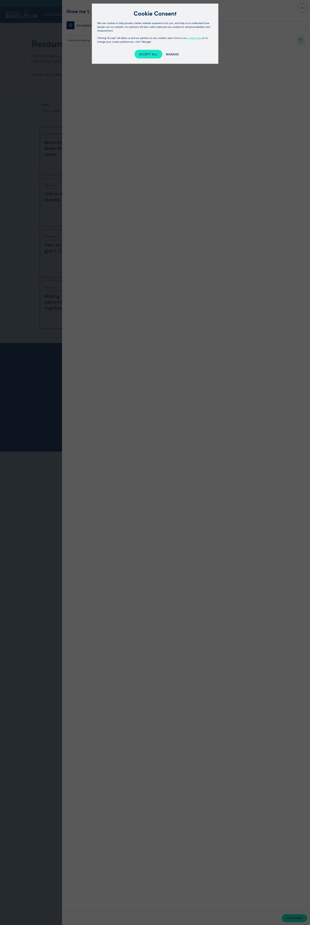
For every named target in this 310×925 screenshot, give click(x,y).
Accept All (148, 54)
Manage (172, 54)
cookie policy (195, 38)
